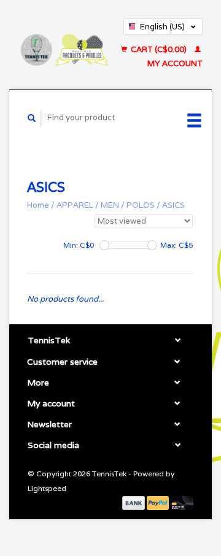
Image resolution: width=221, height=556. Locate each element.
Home (38, 205)
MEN (110, 205)
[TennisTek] (63, 44)
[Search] (32, 118)
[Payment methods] (134, 502)
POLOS (140, 205)
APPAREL (74, 205)
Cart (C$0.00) (158, 49)
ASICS (173, 205)
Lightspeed (47, 488)
